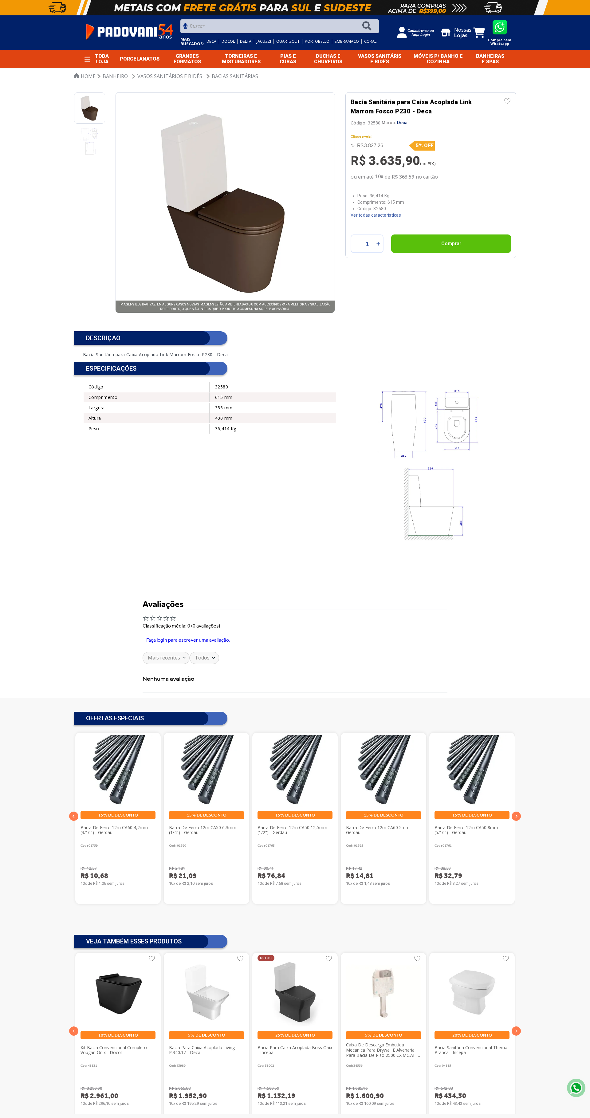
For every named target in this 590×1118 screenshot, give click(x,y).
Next (516, 816)
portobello (317, 41)
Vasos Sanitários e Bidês (169, 76)
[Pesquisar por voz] (185, 27)
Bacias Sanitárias (235, 76)
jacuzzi (264, 41)
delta (245, 41)
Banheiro (115, 76)
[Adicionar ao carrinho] (451, 243)
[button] (73, 1031)
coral (370, 41)
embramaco (347, 41)
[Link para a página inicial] (85, 76)
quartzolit (288, 41)
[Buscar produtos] (368, 26)
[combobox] (279, 27)
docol (228, 41)
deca (211, 41)
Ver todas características (376, 215)
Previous (73, 816)
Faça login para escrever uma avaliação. (188, 640)
